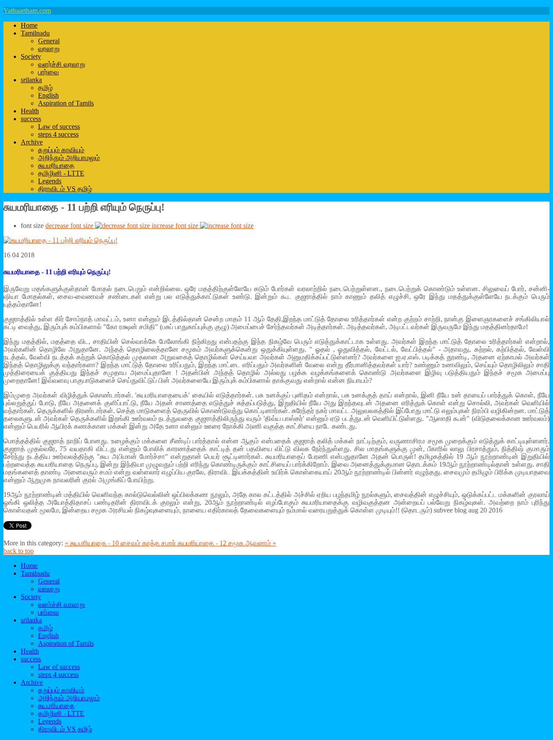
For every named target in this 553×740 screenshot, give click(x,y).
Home (29, 25)
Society (31, 56)
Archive (32, 142)
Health (30, 111)
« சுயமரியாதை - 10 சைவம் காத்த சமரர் (121, 543)
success (31, 118)
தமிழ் (45, 87)
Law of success (59, 126)
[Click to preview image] (60, 240)
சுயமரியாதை (56, 165)
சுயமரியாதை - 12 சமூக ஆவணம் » (227, 543)
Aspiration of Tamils (66, 103)
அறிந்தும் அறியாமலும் (69, 157)
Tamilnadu (35, 33)
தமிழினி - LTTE (61, 173)
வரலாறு (49, 48)
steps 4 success (58, 134)
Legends (49, 181)
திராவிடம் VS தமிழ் (65, 188)
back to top (18, 550)
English (48, 95)
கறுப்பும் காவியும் (61, 150)
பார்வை (48, 72)
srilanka (31, 79)
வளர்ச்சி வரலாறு (61, 64)
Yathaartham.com (27, 10)
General (49, 41)
